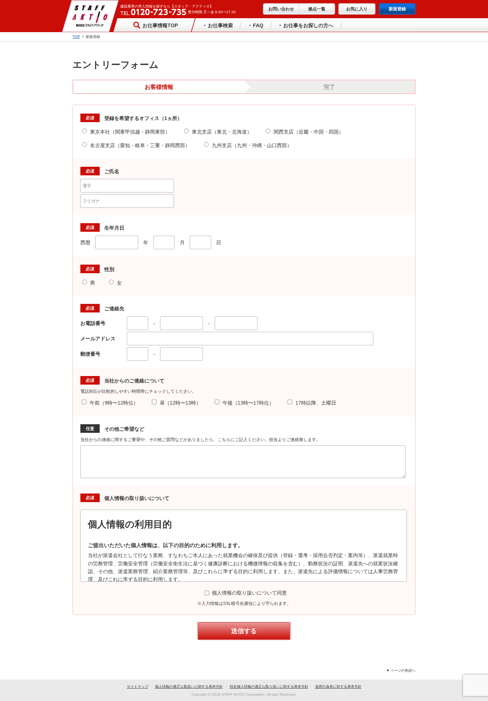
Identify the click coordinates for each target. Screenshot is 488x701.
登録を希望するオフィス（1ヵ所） (143, 118)
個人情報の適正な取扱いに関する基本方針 (189, 687)
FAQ (258, 25)
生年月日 (114, 228)
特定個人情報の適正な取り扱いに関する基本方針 (269, 687)
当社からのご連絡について (134, 381)
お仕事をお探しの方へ (308, 25)
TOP (76, 37)
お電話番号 (95, 323)
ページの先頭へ (402, 670)
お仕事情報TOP (160, 25)
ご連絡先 (114, 308)
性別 (109, 269)
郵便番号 (92, 354)
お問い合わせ (281, 8)
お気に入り (357, 8)
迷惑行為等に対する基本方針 (338, 687)
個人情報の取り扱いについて (136, 498)
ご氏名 (111, 171)
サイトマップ (137, 687)
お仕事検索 (220, 25)
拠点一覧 (316, 8)
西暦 (85, 242)
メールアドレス (100, 338)
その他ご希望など (124, 429)
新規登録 (397, 8)
